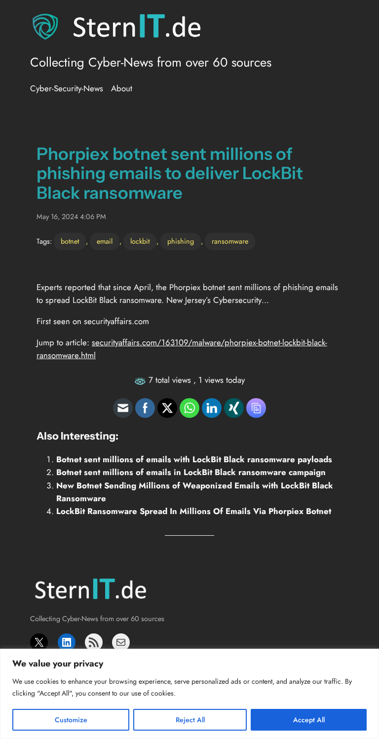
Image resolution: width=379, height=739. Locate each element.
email (105, 241)
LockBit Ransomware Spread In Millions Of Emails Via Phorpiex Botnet (193, 511)
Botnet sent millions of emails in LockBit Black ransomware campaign (191, 472)
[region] (189, 694)
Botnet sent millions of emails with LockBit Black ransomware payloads (194, 459)
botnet (70, 241)
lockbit (140, 241)
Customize (71, 720)
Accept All (309, 720)
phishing (180, 241)
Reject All (190, 720)
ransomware (230, 241)
